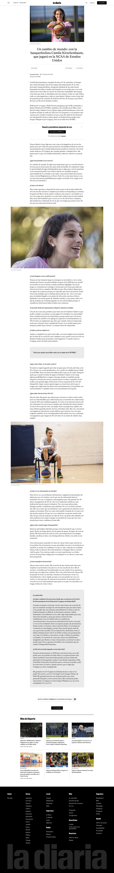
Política (28, 835)
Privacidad (99, 831)
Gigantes (49, 823)
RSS (97, 801)
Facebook (99, 811)
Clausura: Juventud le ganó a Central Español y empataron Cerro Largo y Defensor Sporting (56, 742)
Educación (29, 816)
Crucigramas (73, 815)
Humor (71, 813)
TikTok (98, 814)
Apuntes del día (74, 801)
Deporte (16, 2)
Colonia (48, 798)
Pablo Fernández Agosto (26, 746)
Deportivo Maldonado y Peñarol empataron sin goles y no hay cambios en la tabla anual (30, 742)
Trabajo (28, 840)
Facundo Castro (34, 74)
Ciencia (28, 803)
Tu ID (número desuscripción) (74, 828)
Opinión (28, 832)
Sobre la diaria (73, 837)
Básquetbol (23, 2)
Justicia (28, 824)
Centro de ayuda (101, 823)
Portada (9, 798)
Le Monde (49, 817)
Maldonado (49, 801)
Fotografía (72, 810)
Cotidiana (29, 806)
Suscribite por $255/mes (57, 132)
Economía (29, 814)
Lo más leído (73, 798)
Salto (47, 806)
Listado (71, 824)
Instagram (99, 808)
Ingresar (92, 2)
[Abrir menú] (8, 3)
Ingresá (63, 136)
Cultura (28, 808)
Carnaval (28, 801)
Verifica (28, 843)
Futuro (28, 822)
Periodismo (49, 832)
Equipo (71, 840)
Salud (27, 837)
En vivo (71, 806)
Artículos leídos (51, 837)
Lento (48, 820)
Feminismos (29, 819)
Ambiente (29, 798)
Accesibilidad (100, 828)
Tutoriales (99, 825)
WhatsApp (99, 806)
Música (48, 834)
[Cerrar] (81, 127)
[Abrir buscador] (86, 2)
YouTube (98, 803)
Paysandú (49, 803)
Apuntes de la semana (76, 803)
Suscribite (102, 3)
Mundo (28, 830)
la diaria (48, 815)
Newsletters (99, 798)
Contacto (99, 833)
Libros (28, 827)
